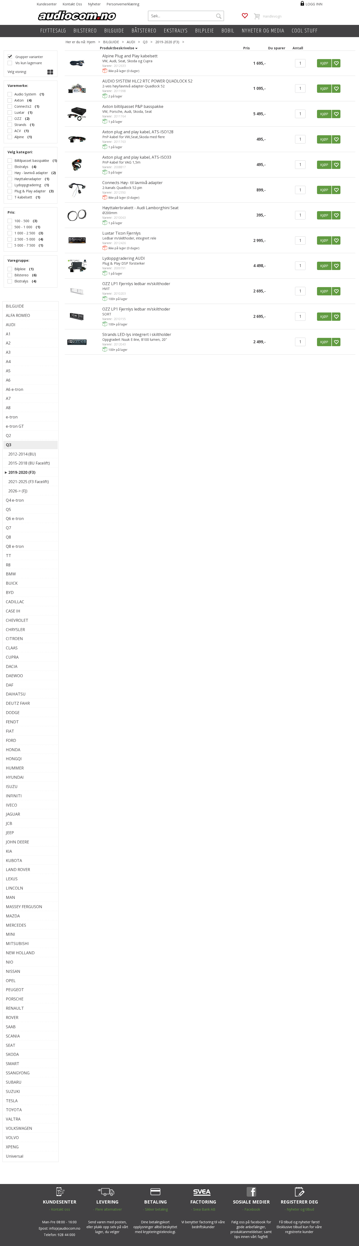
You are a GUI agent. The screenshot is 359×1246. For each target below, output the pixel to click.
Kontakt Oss (72, 4)
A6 (8, 380)
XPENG (12, 1147)
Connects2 (22, 106)
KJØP (324, 63)
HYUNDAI (15, 777)
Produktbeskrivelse (117, 48)
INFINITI (14, 796)
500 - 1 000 (23, 227)
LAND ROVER (18, 869)
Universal (14, 1156)
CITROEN (14, 638)
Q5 (8, 509)
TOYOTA (14, 1109)
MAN (10, 897)
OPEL (11, 980)
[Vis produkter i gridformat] (49, 72)
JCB (9, 823)
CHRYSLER (15, 629)
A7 (8, 398)
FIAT (10, 731)
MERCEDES (16, 925)
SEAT (10, 1045)
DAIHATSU (16, 694)
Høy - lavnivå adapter (31, 172)
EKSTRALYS (176, 31)
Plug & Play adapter (30, 191)
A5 (8, 371)
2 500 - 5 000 (24, 239)
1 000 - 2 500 (24, 233)
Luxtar (19, 112)
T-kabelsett (23, 197)
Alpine (19, 137)
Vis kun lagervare (28, 63)
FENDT (12, 722)
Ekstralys (21, 166)
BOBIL (228, 31)
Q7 (8, 527)
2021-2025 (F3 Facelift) (28, 481)
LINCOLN (14, 888)
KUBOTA (14, 860)
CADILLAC (15, 601)
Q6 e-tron (15, 518)
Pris (246, 48)
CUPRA (12, 657)
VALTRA (13, 1119)
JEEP (10, 832)
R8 (8, 565)
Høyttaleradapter (27, 179)
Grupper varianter (28, 56)
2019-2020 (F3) (167, 42)
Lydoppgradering (27, 185)
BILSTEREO (85, 31)
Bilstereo (21, 275)
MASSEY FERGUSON (24, 906)
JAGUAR (13, 814)
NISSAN (13, 971)
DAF (9, 685)
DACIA (11, 666)
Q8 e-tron (15, 546)
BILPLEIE (204, 31)
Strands (20, 124)
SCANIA (13, 1036)
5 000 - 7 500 (24, 245)
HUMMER (15, 768)
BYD (10, 592)
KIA (9, 851)
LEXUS (12, 879)
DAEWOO (14, 675)
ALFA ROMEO (18, 315)
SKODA (12, 1054)
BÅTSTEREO (144, 31)
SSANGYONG (18, 1073)
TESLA (12, 1100)
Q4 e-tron (15, 500)
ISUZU (12, 786)
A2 (8, 343)
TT (8, 555)
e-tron (12, 417)
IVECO (11, 805)
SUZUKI (13, 1091)
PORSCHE (14, 999)
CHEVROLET (17, 620)
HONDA (13, 749)
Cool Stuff (305, 31)
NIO (9, 962)
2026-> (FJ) (17, 491)
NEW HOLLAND (20, 952)
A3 (8, 352)
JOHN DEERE (17, 842)
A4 (8, 361)
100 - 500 (21, 220)
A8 (8, 407)
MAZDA (13, 916)
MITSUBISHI (17, 943)
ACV (17, 130)
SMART (12, 1063)
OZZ (17, 118)
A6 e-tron (14, 389)
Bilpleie (20, 269)
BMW (11, 574)
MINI (10, 934)
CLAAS (12, 648)
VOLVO (12, 1137)
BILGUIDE (114, 31)
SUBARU (13, 1082)
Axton (19, 100)
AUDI (131, 42)
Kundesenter (47, 4)
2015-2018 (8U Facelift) (29, 463)
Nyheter (94, 4)
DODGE (13, 712)
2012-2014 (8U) (22, 454)
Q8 (8, 537)
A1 (8, 334)
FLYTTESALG (53, 31)
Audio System (25, 94)
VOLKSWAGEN (19, 1128)
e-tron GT (15, 426)
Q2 (8, 435)
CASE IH (13, 611)
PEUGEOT (15, 989)
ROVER (12, 1017)
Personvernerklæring (122, 4)
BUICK (12, 583)
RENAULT (15, 1008)
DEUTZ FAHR (18, 703)
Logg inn (314, 4)
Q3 (145, 42)
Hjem (91, 42)
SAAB (11, 1026)
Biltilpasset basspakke (31, 160)
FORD (11, 740)
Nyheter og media (263, 31)
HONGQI (14, 758)
